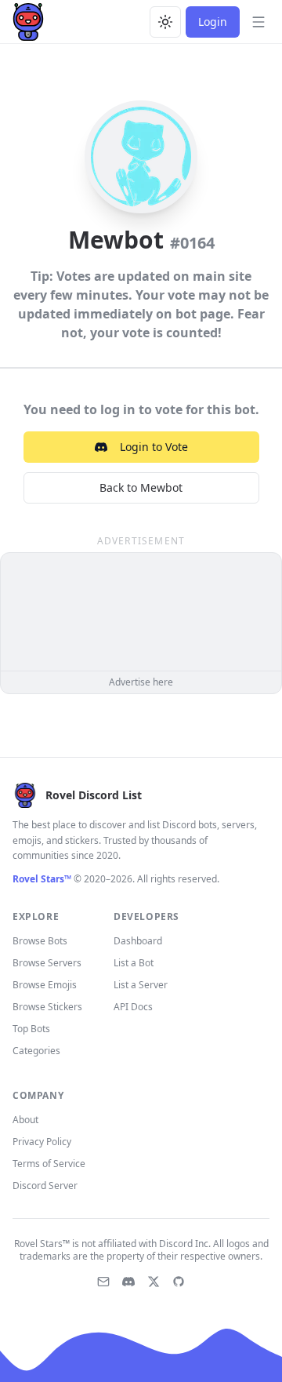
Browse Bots (40, 940)
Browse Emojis (45, 984)
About (25, 1119)
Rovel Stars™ (42, 879)
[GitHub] (178, 1281)
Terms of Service (49, 1163)
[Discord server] (128, 1281)
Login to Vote (154, 446)
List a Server (141, 984)
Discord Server (45, 1185)
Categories (36, 1050)
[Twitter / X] (153, 1281)
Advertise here (141, 682)
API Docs (133, 1006)
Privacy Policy (42, 1141)
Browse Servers (47, 962)
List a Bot (134, 962)
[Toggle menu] (258, 22)
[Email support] (103, 1281)
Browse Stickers (47, 1006)
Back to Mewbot (141, 487)
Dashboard (138, 940)
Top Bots (31, 1028)
